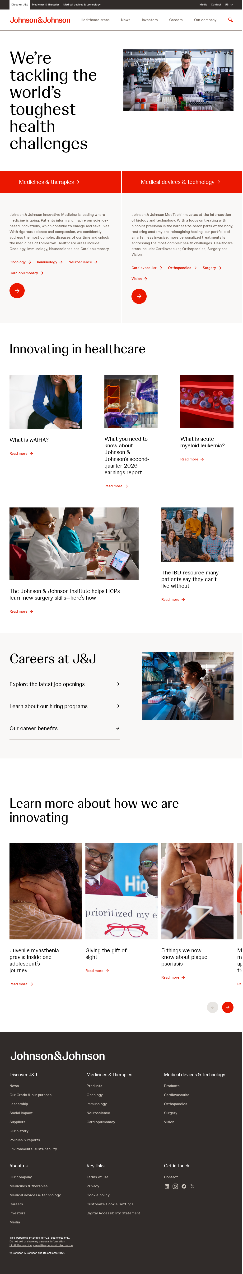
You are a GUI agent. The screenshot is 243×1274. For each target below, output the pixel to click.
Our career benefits (33, 728)
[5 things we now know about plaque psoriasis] (197, 891)
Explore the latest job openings (47, 684)
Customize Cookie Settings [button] (110, 1204)
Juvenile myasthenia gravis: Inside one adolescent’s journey (34, 960)
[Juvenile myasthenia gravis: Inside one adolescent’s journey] (45, 891)
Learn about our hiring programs (48, 706)
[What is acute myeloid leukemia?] (207, 401)
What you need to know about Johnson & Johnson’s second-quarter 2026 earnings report (126, 455)
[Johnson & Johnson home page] (40, 20)
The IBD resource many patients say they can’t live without (190, 579)
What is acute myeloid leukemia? (202, 442)
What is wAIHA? (29, 439)
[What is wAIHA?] (45, 402)
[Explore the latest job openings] (188, 686)
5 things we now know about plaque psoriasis (184, 957)
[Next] (228, 1007)
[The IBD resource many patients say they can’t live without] (197, 534)
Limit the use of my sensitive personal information (41, 1245)
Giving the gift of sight (106, 954)
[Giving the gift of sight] (121, 891)
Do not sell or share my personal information (37, 1241)
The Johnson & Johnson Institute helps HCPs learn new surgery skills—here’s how (64, 594)
